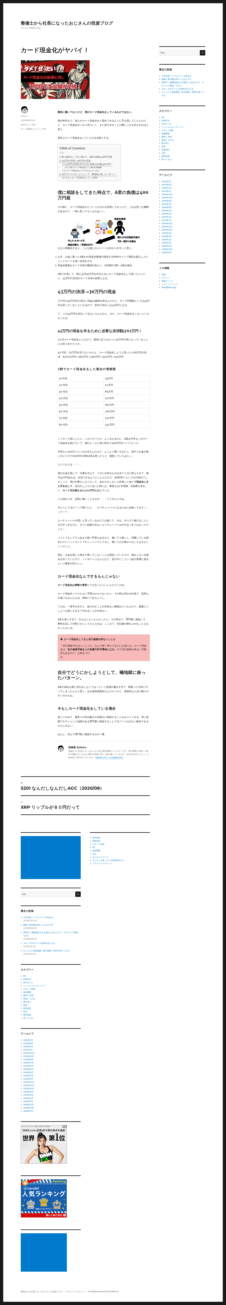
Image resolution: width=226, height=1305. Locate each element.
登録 (164, 274)
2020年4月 (28, 1069)
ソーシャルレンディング (34, 985)
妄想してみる (29, 998)
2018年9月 (28, 1111)
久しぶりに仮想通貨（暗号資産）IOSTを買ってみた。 (47, 950)
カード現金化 (27, 129)
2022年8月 (28, 1043)
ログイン (166, 277)
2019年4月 (28, 1098)
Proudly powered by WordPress (103, 1291)
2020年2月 (28, 1075)
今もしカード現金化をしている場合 (82, 177)
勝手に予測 (28, 995)
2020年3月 (28, 1072)
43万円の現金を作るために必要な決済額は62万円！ (89, 164)
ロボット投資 (29, 989)
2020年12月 (28, 1053)
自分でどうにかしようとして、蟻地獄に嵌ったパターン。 (90, 174)
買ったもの (28, 1018)
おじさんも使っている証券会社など (108, 860)
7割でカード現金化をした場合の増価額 (85, 167)
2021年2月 (28, 1046)
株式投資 (27, 1014)
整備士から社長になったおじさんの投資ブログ (67, 23)
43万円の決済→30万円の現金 (76, 160)
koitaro (24, 116)
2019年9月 (28, 1091)
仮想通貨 (27, 992)
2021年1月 (28, 1049)
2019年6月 (28, 1095)
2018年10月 (28, 1108)
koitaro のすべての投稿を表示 (109, 757)
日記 (34, 124)
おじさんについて (100, 857)
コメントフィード (170, 284)
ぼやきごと (26, 124)
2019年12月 (28, 1082)
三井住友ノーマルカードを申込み (38, 917)
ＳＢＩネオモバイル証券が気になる (39, 943)
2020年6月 (28, 1066)
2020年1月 (28, 1079)
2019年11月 (28, 1085)
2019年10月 (28, 1088)
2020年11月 (28, 1056)
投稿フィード (168, 281)
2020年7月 (28, 1062)
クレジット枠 (40, 129)
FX (24, 976)
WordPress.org (169, 287)
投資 (25, 1005)
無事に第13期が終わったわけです (38, 925)
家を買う (27, 1002)
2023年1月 (28, 1040)
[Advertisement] (51, 857)
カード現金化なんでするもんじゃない (83, 170)
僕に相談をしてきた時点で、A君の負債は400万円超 (86, 156)
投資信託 (27, 1008)
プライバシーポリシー (102, 863)
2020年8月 (28, 1059)
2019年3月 (28, 1101)
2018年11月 (28, 1104)
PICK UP (27, 979)
